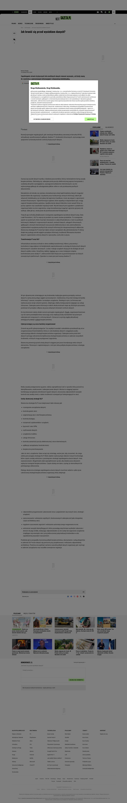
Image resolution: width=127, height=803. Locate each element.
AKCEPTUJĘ (90, 119)
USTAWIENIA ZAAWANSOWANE (42, 119)
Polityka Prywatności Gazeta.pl (82, 114)
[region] (63, 101)
